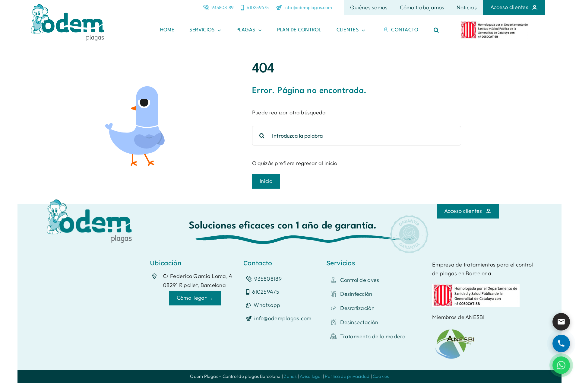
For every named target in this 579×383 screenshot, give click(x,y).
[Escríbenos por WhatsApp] (561, 365)
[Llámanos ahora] (561, 343)
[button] (436, 30)
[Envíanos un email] (561, 321)
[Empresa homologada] (495, 23)
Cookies (381, 376)
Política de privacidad (347, 376)
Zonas (290, 376)
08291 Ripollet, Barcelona (194, 285)
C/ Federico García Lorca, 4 (197, 276)
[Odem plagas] (91, 197)
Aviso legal (310, 376)
